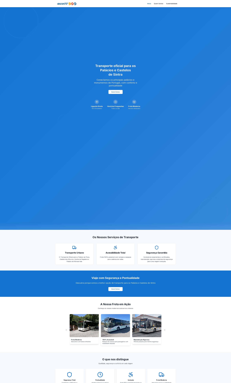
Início (149, 4)
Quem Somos (158, 4)
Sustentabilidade (171, 4)
